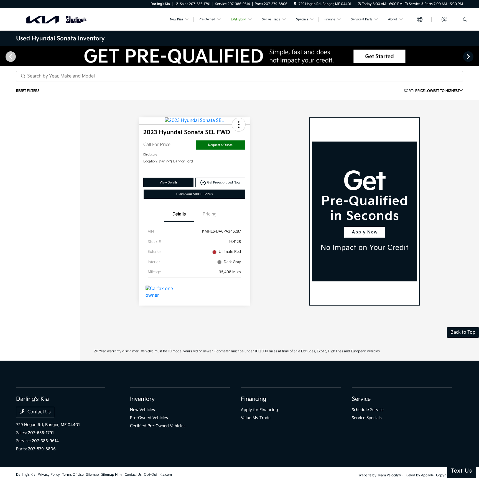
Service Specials (367, 417)
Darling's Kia (25, 475)
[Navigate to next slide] (475, 56)
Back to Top (462, 332)
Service (361, 399)
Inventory (142, 399)
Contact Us (38, 412)
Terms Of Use (73, 475)
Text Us (461, 471)
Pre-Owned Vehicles (149, 417)
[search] (465, 20)
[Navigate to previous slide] (4, 56)
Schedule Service (368, 409)
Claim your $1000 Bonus (194, 194)
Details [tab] (179, 214)
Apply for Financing (259, 409)
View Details (168, 182)
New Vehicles (142, 409)
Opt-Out (150, 475)
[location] (295, 4)
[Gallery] (239, 56)
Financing (253, 399)
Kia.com (165, 475)
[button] (239, 125)
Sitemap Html (112, 475)
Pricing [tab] (209, 214)
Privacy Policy (49, 475)
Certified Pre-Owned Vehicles (157, 426)
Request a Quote (220, 145)
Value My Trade (256, 417)
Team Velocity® (389, 475)
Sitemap (92, 475)
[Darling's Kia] (63, 19)
